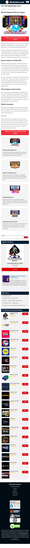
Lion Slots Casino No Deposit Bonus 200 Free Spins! (14, 305)
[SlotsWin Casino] (5, 439)
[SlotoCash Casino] (5, 413)
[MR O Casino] (5, 448)
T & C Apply (15, 266)
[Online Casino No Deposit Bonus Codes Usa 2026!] (15, 2)
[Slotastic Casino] (5, 395)
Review (25, 313)
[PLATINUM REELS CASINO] (15, 253)
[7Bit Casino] (5, 422)
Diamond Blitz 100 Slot (10, 221)
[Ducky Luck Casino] (5, 325)
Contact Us (15, 495)
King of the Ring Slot (9, 173)
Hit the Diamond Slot (10, 150)
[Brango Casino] (5, 457)
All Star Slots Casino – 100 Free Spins (11, 303)
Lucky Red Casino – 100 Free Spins (10, 298)
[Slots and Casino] (5, 360)
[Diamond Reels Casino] (5, 387)
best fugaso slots (12, 9)
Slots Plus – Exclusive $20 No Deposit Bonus (18, 276)
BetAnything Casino (7, 295)
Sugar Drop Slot (8, 197)
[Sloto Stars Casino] (5, 378)
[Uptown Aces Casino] (5, 404)
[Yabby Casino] (5, 351)
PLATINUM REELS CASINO (15, 263)
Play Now (15, 269)
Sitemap (15, 488)
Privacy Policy (15, 493)
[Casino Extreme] (5, 466)
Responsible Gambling (15, 486)
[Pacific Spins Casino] (5, 430)
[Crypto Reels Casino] (5, 334)
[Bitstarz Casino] (5, 369)
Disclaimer (15, 491)
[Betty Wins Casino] (5, 474)
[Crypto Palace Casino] (5, 343)
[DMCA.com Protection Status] (15, 528)
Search (3, 235)
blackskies (5, 9)
